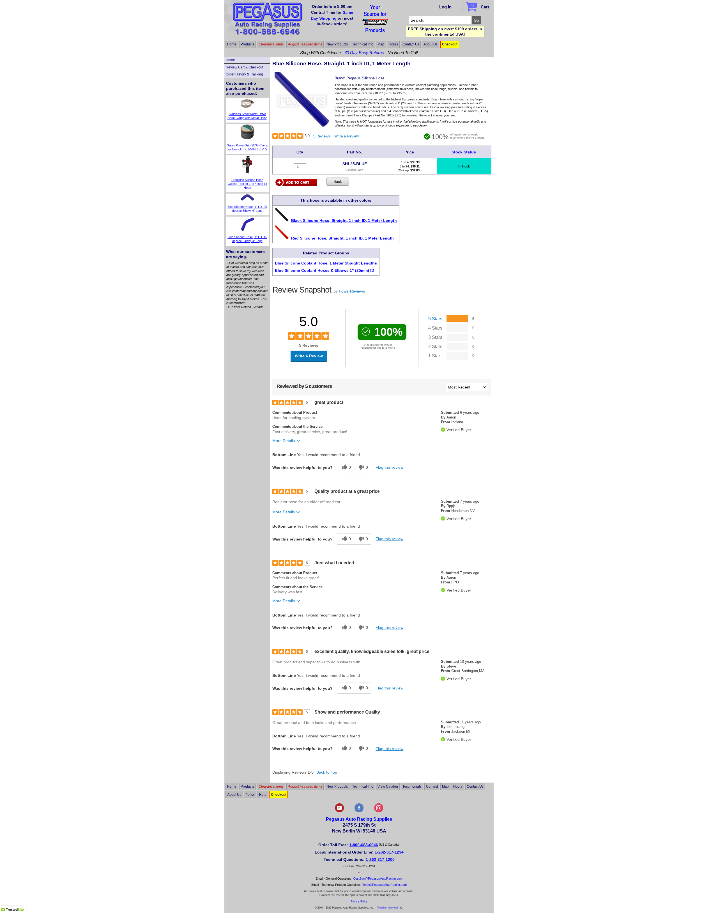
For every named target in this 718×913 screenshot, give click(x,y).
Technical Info (362, 44)
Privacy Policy (359, 901)
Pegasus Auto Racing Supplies (359, 819)
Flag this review (389, 467)
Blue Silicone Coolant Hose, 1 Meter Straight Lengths (326, 263)
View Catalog (388, 786)
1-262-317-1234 (389, 852)
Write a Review (346, 136)
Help (262, 795)
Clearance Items (271, 44)
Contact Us (410, 44)
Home (231, 44)
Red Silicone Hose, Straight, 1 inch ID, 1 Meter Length (342, 238)
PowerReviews (352, 291)
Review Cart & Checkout (244, 67)
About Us (431, 44)
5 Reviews (321, 136)
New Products (337, 44)
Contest (432, 786)
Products (247, 44)
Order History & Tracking (244, 74)
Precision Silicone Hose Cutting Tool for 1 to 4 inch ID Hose (247, 184)
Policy (250, 795)
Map (381, 44)
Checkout (449, 44)
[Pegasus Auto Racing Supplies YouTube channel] (339, 811)
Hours (393, 44)
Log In (445, 6)
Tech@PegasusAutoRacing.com (384, 884)
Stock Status (464, 152)
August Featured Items (305, 44)
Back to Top (326, 772)
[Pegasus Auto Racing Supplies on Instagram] (378, 811)
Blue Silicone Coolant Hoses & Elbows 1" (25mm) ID (324, 270)
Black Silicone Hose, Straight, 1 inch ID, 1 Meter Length (344, 220)
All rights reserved (387, 907)
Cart (480, 6)
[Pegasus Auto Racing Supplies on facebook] (359, 811)
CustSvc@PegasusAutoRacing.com (377, 878)
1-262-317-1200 (380, 859)
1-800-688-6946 (363, 845)
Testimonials (412, 786)
